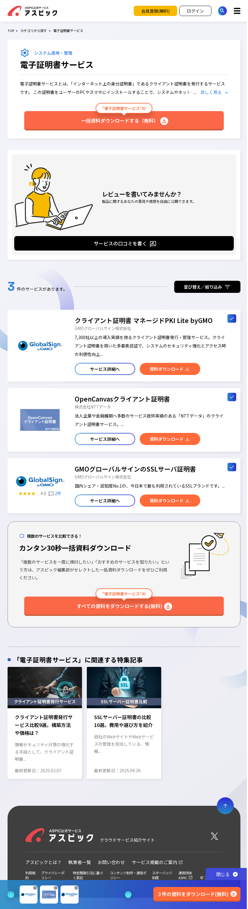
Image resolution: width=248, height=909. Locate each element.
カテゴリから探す (33, 30)
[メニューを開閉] (237, 11)
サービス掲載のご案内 (154, 862)
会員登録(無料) (155, 11)
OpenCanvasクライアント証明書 (122, 398)
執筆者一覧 (79, 862)
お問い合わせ (111, 862)
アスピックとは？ (43, 862)
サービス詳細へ (105, 369)
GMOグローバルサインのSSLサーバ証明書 (135, 468)
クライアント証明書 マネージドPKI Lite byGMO (144, 320)
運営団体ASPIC (185, 875)
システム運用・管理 (53, 53)
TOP (11, 30)
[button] (10, 722)
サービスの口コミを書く (120, 243)
